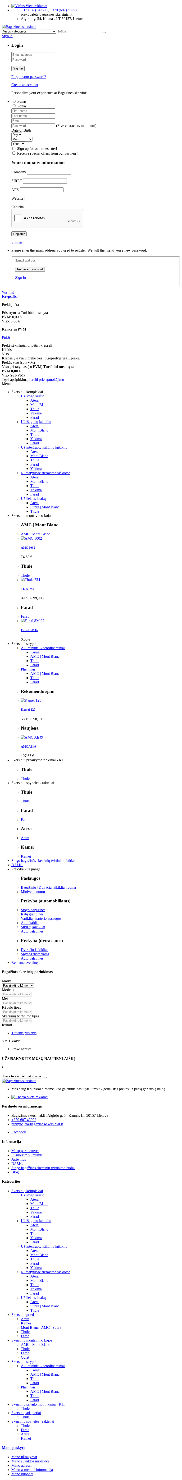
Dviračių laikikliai (34, 950)
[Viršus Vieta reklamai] (29, 6)
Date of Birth (21, 130)
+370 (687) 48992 (63, 10)
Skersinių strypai (23, 1362)
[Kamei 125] (31, 700)
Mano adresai (21, 1465)
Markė (7, 981)
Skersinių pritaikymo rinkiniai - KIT (38, 1404)
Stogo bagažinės (33, 910)
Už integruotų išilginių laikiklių (44, 447)
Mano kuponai (22, 1474)
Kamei (35, 652)
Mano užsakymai (24, 1457)
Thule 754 (27, 589)
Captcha (17, 207)
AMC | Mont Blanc (35, 534)
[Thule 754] (30, 580)
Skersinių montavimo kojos (31, 1340)
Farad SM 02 (29, 630)
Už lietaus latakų (33, 498)
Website (17, 198)
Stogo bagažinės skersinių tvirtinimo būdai (43, 861)
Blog (15, 1172)
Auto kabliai (30, 923)
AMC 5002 (28, 547)
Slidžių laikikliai (33, 927)
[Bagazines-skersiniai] (19, 27)
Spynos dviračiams (35, 954)
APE (15, 190)
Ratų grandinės (32, 914)
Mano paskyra (13, 1448)
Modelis (8, 990)
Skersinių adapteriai (26, 1413)
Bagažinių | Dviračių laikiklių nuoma (48, 887)
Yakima (36, 413)
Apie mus (18, 1159)
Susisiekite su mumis (26, 1155)
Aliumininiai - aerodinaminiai (43, 648)
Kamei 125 (28, 709)
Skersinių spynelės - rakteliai (32, 1421)
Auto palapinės (32, 931)
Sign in (18, 68)
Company (18, 172)
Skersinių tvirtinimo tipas (20, 1016)
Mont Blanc (39, 405)
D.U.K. (17, 865)
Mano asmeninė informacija (32, 1470)
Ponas (21, 101)
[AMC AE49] (32, 737)
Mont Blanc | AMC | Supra (41, 1327)
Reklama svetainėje (25, 963)
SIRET (16, 181)
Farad (34, 417)
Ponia (21, 106)
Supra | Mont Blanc (44, 507)
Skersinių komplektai (27, 1191)
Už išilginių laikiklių (36, 422)
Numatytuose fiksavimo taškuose (45, 473)
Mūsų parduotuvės (25, 1151)
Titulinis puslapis (23, 1033)
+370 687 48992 (23, 1120)
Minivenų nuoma (33, 892)
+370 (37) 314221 (34, 10)
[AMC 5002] (31, 538)
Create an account (24, 85)
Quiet (25, 1357)
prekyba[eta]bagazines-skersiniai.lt (37, 1124)
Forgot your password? (28, 77)
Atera (34, 400)
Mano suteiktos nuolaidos (30, 1461)
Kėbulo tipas (11, 1007)
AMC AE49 (28, 746)
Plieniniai (28, 669)
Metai (6, 999)
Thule (34, 409)
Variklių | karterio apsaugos (41, 918)
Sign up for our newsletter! (37, 149)
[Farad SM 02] (32, 621)
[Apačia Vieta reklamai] (29, 1097)
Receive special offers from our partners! (47, 153)
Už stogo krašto (32, 396)
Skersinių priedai (23, 1315)
